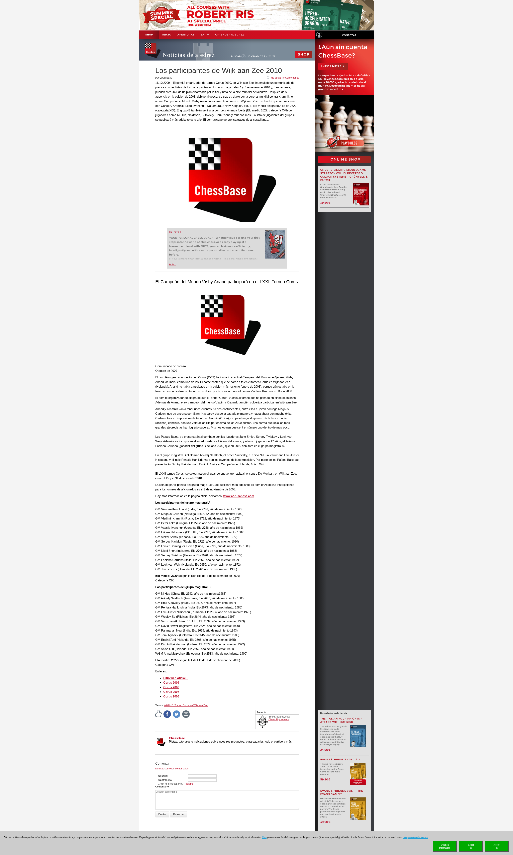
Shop (149, 34)
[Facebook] (167, 713)
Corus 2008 (171, 687)
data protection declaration (415, 837)
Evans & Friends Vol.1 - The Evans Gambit (341, 792)
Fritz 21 (175, 232)
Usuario (162, 776)
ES (270, 56)
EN (266, 56)
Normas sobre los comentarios (172, 768)
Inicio (166, 34)
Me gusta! (276, 77)
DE (261, 56)
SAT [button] (204, 34)
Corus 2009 (171, 682)
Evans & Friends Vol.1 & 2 (340, 759)
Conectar (349, 35)
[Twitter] (176, 713)
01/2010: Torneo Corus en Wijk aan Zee (186, 705)
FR (274, 56)
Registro (188, 783)
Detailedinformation (444, 846)
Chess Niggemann (279, 719)
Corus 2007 (171, 691)
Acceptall (497, 846)
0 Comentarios (291, 77)
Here (264, 837)
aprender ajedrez (229, 34)
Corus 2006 (171, 696)
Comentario (162, 786)
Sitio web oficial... (175, 678)
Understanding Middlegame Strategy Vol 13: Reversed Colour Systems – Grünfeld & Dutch (344, 175)
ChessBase (177, 738)
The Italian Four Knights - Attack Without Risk (341, 720)
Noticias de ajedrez (189, 54)
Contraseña (165, 780)
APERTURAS (186, 34)
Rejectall (471, 846)
